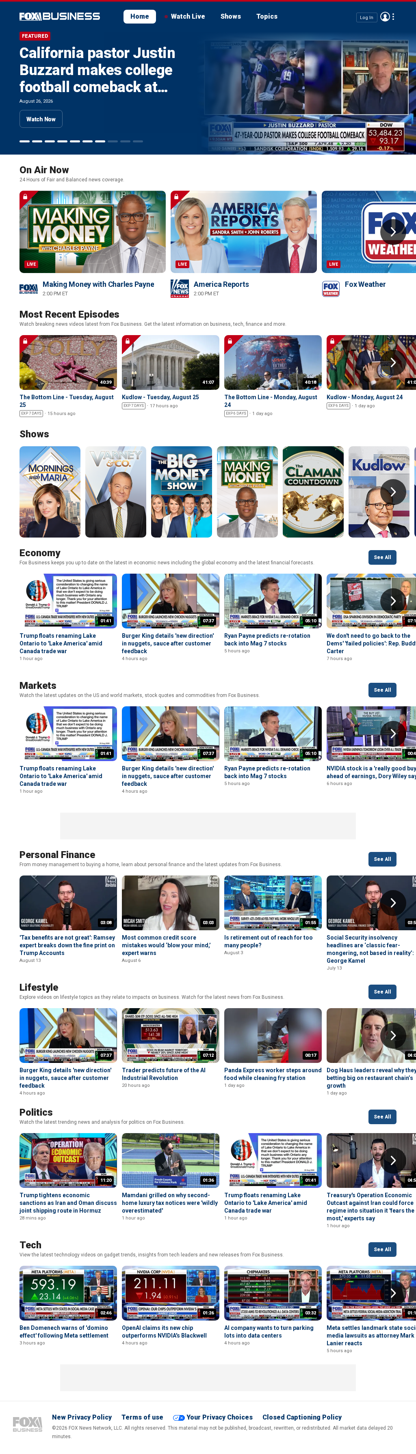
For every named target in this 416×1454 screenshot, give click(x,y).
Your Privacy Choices (219, 1417)
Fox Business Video (60, 17)
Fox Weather (365, 284)
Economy (40, 553)
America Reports (221, 284)
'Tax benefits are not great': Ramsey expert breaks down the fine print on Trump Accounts (67, 945)
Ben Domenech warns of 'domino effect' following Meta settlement (91, 79)
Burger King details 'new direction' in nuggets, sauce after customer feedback (168, 643)
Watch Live (188, 16)
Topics (266, 16)
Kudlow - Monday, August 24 (365, 397)
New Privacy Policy (82, 1417)
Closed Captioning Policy (302, 1417)
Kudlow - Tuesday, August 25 (160, 397)
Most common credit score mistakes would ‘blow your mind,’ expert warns (166, 945)
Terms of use (142, 1417)
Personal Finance (57, 854)
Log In (366, 17)
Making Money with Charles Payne (98, 284)
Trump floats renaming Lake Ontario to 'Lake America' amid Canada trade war (61, 643)
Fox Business (27, 1424)
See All (382, 557)
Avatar (385, 17)
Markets (38, 685)
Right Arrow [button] (393, 232)
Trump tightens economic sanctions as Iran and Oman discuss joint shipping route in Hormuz (68, 1203)
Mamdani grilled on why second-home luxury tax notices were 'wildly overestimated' (170, 1203)
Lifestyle (39, 987)
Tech (30, 1245)
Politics (36, 1112)
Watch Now (41, 119)
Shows (231, 16)
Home (139, 16)
